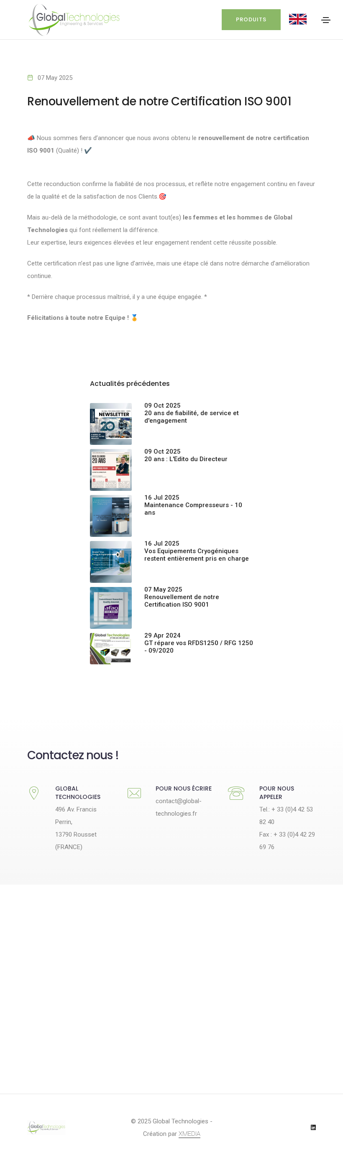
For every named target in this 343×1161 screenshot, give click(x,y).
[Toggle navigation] (325, 20)
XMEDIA (189, 1134)
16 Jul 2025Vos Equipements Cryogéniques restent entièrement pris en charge (196, 551)
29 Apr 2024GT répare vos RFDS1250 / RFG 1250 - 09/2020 (198, 643)
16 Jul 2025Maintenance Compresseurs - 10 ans (193, 505)
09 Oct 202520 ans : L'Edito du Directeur (186, 455)
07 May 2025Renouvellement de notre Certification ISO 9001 (181, 597)
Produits (251, 19)
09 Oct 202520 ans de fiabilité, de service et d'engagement (191, 413)
